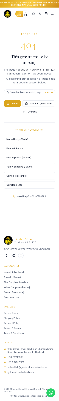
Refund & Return (12, 328)
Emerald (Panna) (15, 148)
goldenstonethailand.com (21, 372)
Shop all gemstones (41, 103)
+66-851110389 (38, 196)
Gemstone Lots (14, 185)
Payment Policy (12, 323)
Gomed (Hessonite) (16, 175)
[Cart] (46, 14)
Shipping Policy (12, 318)
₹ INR (26, 13)
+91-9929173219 (16, 362)
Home (15, 103)
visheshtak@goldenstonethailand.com (27, 367)
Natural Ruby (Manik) (17, 139)
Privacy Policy (11, 313)
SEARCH (49, 92)
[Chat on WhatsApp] (50, 392)
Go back (32, 111)
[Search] (33, 14)
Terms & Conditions (14, 333)
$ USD (19, 13)
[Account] (40, 14)
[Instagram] (13, 255)
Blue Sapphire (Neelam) (18, 157)
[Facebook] (6, 255)
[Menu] (52, 14)
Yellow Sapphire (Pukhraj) (19, 166)
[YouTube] (21, 255)
